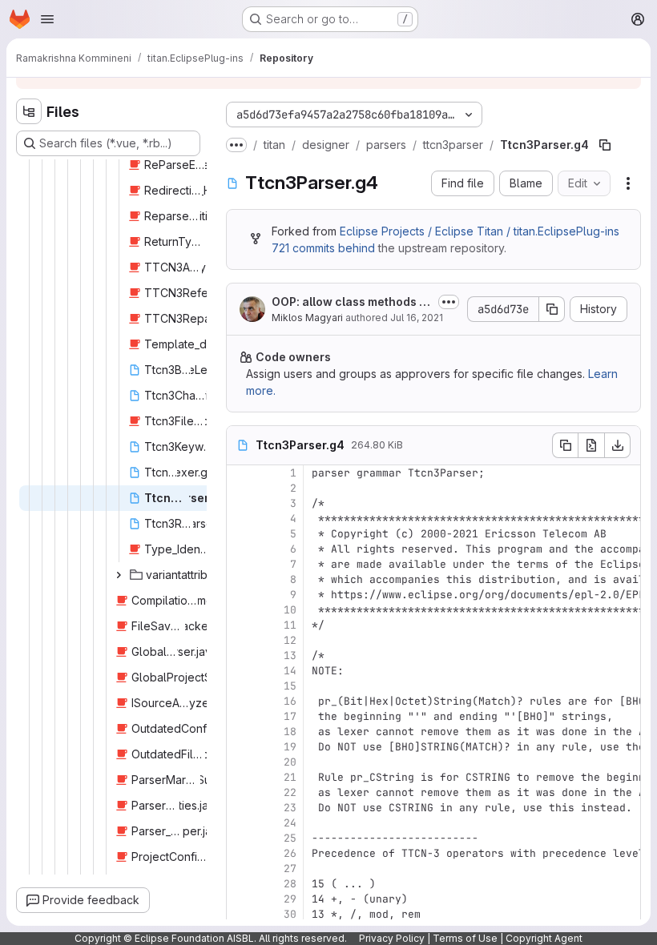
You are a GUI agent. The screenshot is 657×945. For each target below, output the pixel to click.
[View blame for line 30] (240, 914)
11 (290, 625)
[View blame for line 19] (240, 746)
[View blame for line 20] (240, 762)
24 (290, 823)
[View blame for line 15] (240, 686)
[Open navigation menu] (47, 19)
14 (290, 671)
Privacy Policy (392, 938)
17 (290, 716)
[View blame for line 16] (240, 701)
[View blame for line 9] (240, 594)
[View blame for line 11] (240, 625)
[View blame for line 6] (240, 549)
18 (290, 731)
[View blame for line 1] (240, 473)
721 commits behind (323, 248)
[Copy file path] (605, 145)
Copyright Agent (544, 938)
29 (290, 899)
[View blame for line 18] (240, 731)
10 (290, 610)
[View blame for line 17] (240, 716)
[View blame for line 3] (240, 503)
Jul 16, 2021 (416, 318)
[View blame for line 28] (240, 883)
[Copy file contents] (565, 445)
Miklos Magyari (307, 318)
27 (290, 868)
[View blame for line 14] (240, 670)
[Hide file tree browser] (29, 111)
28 (290, 884)
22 (290, 792)
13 (290, 655)
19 (290, 747)
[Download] (618, 445)
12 (290, 640)
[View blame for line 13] (240, 655)
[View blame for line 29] (240, 899)
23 (290, 807)
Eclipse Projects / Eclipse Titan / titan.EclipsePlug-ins (479, 231)
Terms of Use (465, 938)
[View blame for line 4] (240, 518)
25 (290, 838)
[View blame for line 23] (240, 807)
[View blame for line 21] (240, 777)
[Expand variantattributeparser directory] (118, 575)
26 (290, 853)
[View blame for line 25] (240, 838)
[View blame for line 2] (240, 488)
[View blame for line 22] (240, 792)
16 (290, 701)
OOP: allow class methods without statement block (352, 302)
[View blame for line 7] (240, 564)
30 (290, 914)
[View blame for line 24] (240, 822)
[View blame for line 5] (240, 533)
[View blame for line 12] (240, 640)
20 (290, 762)
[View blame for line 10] (240, 609)
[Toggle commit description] (448, 302)
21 (290, 777)
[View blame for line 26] (240, 853)
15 (290, 686)
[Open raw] (591, 445)
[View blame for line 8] (240, 579)
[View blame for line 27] (240, 868)
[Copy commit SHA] (552, 309)
